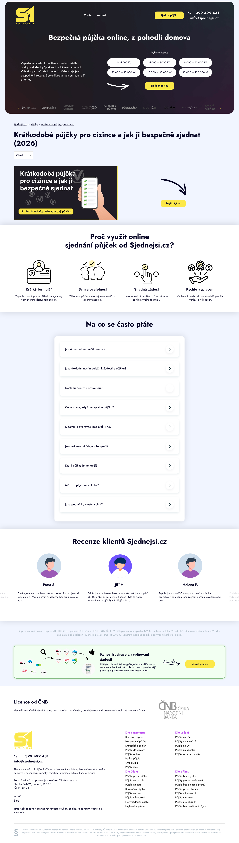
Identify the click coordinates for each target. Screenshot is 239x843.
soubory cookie (67, 809)
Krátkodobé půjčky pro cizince (57, 124)
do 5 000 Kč (124, 62)
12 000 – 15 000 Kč (124, 72)
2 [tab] (118, 609)
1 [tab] (114, 609)
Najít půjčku (173, 203)
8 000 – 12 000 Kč (195, 62)
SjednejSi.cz (20, 124)
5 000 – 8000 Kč (159, 62)
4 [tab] (125, 609)
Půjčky (34, 124)
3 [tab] (121, 609)
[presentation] (18, 107)
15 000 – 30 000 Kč (159, 72)
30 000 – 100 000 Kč (195, 72)
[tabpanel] (49, 579)
